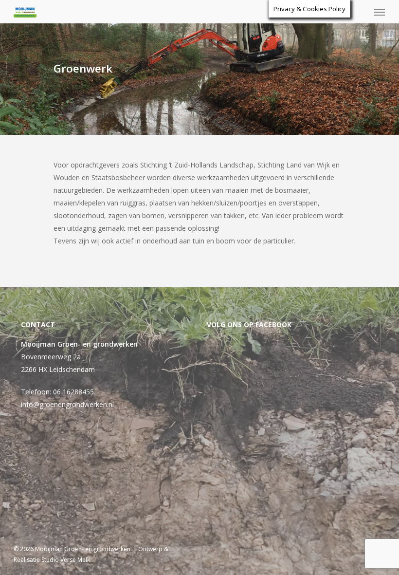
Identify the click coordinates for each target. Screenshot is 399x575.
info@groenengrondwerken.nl (67, 404)
